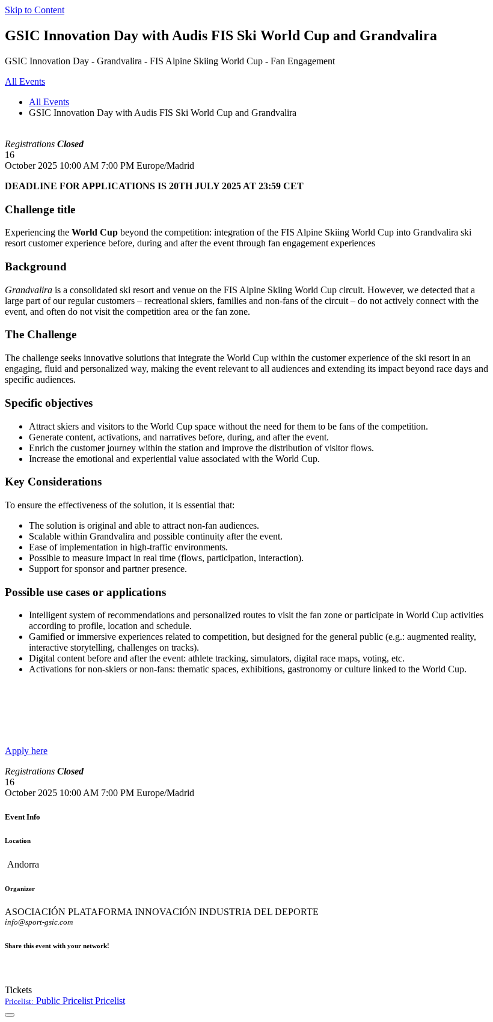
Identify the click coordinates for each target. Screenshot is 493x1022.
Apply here (26, 751)
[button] (65, 1001)
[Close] (9, 1015)
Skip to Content (34, 10)
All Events (49, 102)
